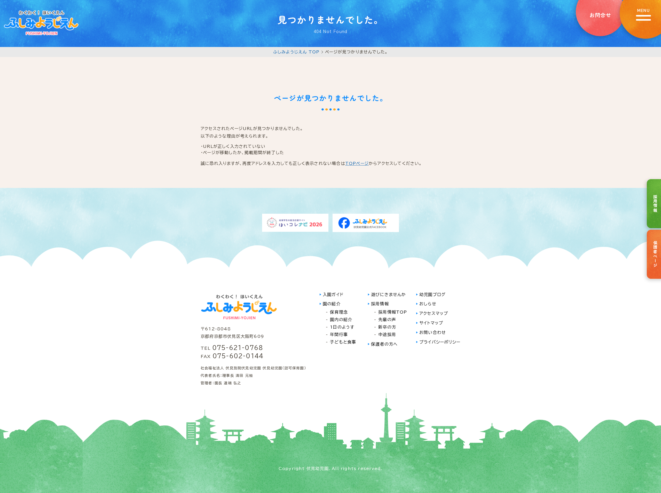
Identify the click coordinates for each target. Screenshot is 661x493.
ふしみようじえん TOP (296, 52)
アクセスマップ (433, 313)
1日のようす (342, 327)
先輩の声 (387, 319)
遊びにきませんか (388, 294)
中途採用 (387, 334)
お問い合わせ (432, 332)
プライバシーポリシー (439, 342)
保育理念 (339, 312)
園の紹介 (332, 304)
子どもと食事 (343, 342)
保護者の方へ (384, 344)
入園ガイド (333, 294)
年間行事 (339, 334)
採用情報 (380, 304)
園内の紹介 (341, 319)
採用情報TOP (392, 312)
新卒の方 (387, 327)
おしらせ (427, 304)
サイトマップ (431, 323)
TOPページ (357, 163)
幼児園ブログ (432, 294)
